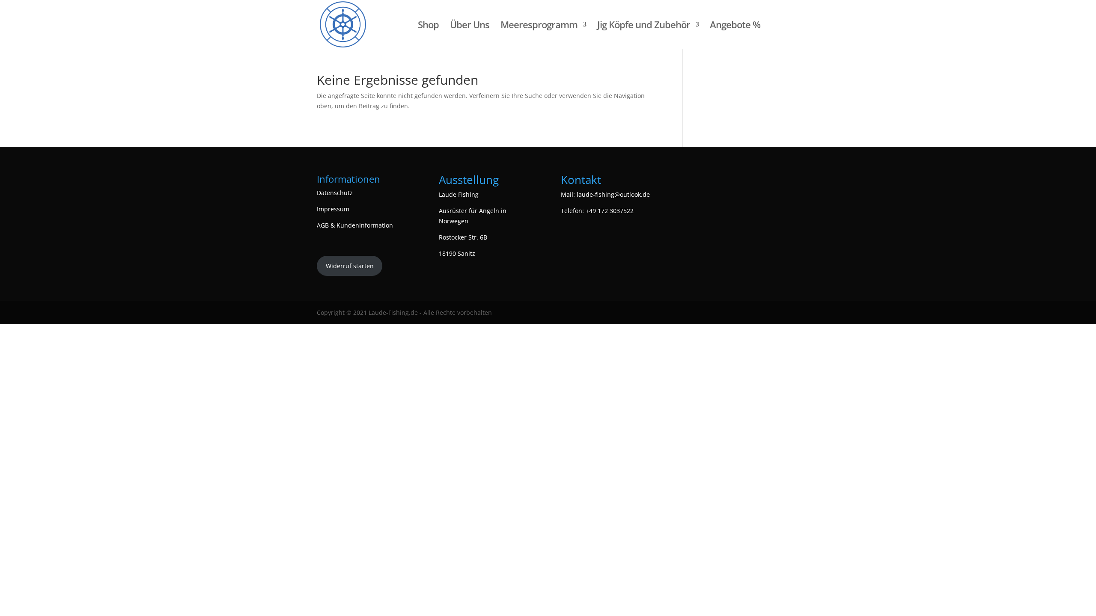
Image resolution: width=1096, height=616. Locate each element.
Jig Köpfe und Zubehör (643, 26)
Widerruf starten (350, 266)
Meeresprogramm (539, 26)
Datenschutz (335, 193)
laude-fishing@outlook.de (613, 194)
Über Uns (469, 26)
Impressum (333, 209)
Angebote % (735, 26)
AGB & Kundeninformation (355, 225)
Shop (428, 26)
